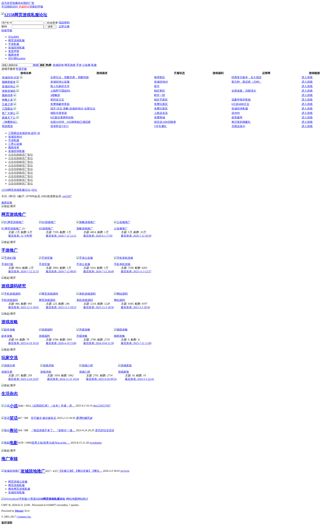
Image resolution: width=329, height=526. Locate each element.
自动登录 (52, 22)
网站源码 (119, 300)
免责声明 (13, 51)
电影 (14, 443)
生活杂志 (9, 393)
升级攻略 (81, 335)
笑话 (14, 418)
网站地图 (71, 498)
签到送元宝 (57, 99)
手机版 (23, 498)
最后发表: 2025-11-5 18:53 (61, 307)
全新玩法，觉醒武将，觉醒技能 (69, 77)
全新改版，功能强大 (243, 90)
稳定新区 (159, 90)
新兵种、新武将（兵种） (246, 81)
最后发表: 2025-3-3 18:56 (135, 307)
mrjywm (124, 470)
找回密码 (64, 22)
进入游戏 (307, 77)
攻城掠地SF (161, 81)
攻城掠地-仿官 (10, 77)
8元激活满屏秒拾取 (62, 117)
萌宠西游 (7, 126)
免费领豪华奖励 (60, 104)
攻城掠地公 (9, 86)
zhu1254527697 (102, 405)
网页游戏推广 (13, 214)
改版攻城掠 (9, 90)
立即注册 (64, 26)
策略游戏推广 (84, 228)
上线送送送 (161, 113)
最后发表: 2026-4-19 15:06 (61, 343)
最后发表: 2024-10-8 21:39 (98, 343)
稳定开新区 (161, 99)
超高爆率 (236, 117)
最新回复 (6, 202)
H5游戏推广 (46, 228)
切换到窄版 (36, 6)
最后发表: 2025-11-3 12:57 (136, 271)
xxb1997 (67, 196)
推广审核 (9, 458)
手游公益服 (83, 264)
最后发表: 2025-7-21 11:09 (136, 343)
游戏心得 (84, 371)
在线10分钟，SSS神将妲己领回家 (70, 121)
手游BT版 (7, 264)
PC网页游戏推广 (11, 228)
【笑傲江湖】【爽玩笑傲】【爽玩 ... (80, 470)
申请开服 (21, 68)
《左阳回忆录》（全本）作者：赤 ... (53, 405)
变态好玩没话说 (104, 430)
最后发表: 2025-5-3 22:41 (139, 379)
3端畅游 (55, 95)
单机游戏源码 (84, 300)
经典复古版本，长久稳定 (246, 77)
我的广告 (28, 3)
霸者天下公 (9, 117)
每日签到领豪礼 (241, 121)
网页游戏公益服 (17, 481)
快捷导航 (6, 30)
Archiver (13, 498)
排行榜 (16, 58)
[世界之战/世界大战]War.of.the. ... (50, 442)
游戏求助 (45, 371)
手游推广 (9, 250)
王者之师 (7, 104)
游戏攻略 (9, 322)
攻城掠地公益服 (60, 81)
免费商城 (159, 117)
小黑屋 (32, 498)
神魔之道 (7, 99)
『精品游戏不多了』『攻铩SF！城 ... (53, 430)
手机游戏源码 (9, 300)
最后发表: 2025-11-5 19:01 (23, 307)
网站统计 (82, 498)
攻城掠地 (58, 64)
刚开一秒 (159, 95)
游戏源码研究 (13, 286)
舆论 (14, 430)
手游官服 (44, 264)
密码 (4, 26)
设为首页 (6, 3)
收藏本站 (17, 3)
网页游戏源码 (47, 300)
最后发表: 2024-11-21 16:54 (63, 379)
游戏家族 (123, 371)
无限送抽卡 (238, 126)
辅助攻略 (119, 335)
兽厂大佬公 (9, 113)
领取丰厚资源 (58, 113)
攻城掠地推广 (33, 471)
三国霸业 (7, 108)
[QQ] (4, 498)
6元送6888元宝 (240, 104)
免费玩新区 (161, 104)
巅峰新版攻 (9, 81)
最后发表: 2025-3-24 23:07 (23, 379)
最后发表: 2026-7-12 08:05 (61, 271)
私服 (94, 64)
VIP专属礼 (160, 126)
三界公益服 (15, 143)
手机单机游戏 (122, 264)
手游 (79, 64)
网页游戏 (69, 64)
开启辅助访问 (9, 6)
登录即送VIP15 (59, 126)
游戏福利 (44, 335)
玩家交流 (9, 357)
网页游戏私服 (16, 40)
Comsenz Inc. (24, 516)
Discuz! (19, 510)
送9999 (235, 113)
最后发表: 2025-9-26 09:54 (101, 379)
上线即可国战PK (60, 90)
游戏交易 (6, 371)
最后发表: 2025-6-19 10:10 (23, 343)
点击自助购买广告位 (20, 154)
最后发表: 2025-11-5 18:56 (98, 307)
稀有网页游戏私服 (19, 488)
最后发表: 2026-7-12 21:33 (23, 271)
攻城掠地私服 (16, 47)
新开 (157, 86)
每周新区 (159, 77)
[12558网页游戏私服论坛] (24, 15)
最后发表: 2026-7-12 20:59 (136, 235)
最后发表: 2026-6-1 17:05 (97, 235)
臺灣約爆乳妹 (84, 418)
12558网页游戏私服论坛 (15, 189)
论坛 (13, 36)
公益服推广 (121, 228)
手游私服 (13, 44)
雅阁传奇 (13, 54)
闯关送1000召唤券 (165, 121)
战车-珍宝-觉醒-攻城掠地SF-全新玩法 (72, 108)
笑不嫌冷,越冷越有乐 (43, 418)
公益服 (86, 64)
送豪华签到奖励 (241, 99)
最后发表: (20, 235)
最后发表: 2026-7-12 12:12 (61, 235)
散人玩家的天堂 (60, 86)
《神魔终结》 (10, 121)
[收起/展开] (8, 206)
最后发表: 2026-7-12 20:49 (98, 271)
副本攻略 (6, 335)
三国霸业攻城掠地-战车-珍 (24, 133)
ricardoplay (95, 442)
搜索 (36, 64)
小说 (14, 406)
